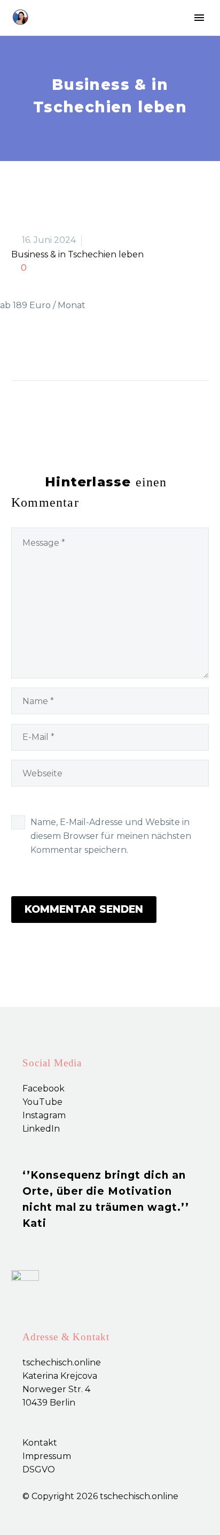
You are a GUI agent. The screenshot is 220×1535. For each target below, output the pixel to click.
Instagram (44, 1115)
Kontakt (39, 1443)
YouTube (42, 1102)
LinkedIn (41, 1129)
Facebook (43, 1088)
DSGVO (38, 1469)
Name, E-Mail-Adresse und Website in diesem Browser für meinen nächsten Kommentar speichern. (110, 836)
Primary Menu (199, 18)
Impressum (46, 1456)
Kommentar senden (84, 909)
